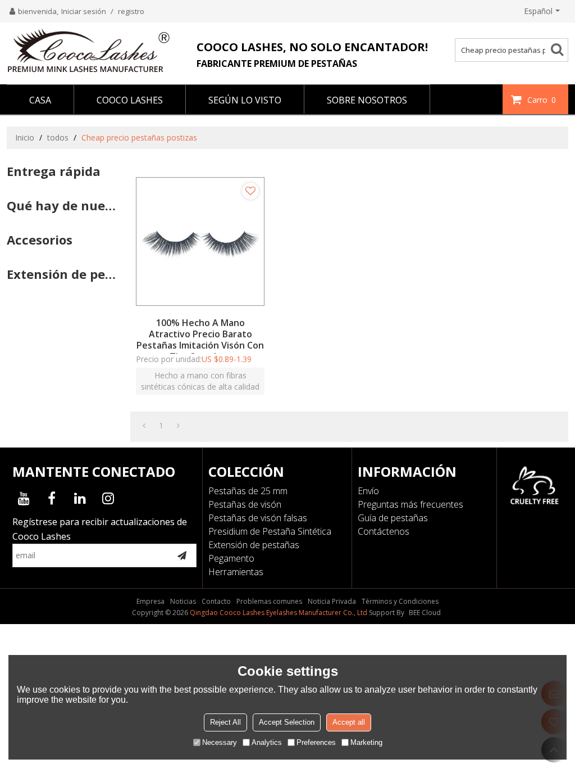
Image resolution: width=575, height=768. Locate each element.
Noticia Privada (332, 601)
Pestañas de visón (244, 504)
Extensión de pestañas (253, 545)
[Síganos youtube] (24, 498)
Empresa (150, 601)
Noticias (183, 601)
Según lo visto (244, 100)
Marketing (366, 742)
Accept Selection (286, 722)
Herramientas (235, 572)
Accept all (348, 722)
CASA (40, 100)
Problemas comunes (269, 601)
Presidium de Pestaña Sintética (269, 531)
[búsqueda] (561, 49)
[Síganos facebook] (52, 498)
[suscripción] (182, 555)
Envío (368, 491)
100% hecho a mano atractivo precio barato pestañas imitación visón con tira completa (200, 339)
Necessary (219, 742)
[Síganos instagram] (108, 498)
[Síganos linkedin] (80, 498)
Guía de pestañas (393, 518)
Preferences (316, 742)
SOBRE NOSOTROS (367, 100)
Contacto (216, 601)
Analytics (267, 742)
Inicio (24, 137)
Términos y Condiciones (400, 601)
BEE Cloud (425, 612)
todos (58, 137)
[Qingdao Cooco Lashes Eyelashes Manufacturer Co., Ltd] (88, 50)
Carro (541, 99)
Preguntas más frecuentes (410, 504)
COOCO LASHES (130, 100)
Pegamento (231, 558)
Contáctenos (383, 531)
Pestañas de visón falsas (257, 518)
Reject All (225, 722)
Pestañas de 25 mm (248, 491)
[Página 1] (144, 425)
